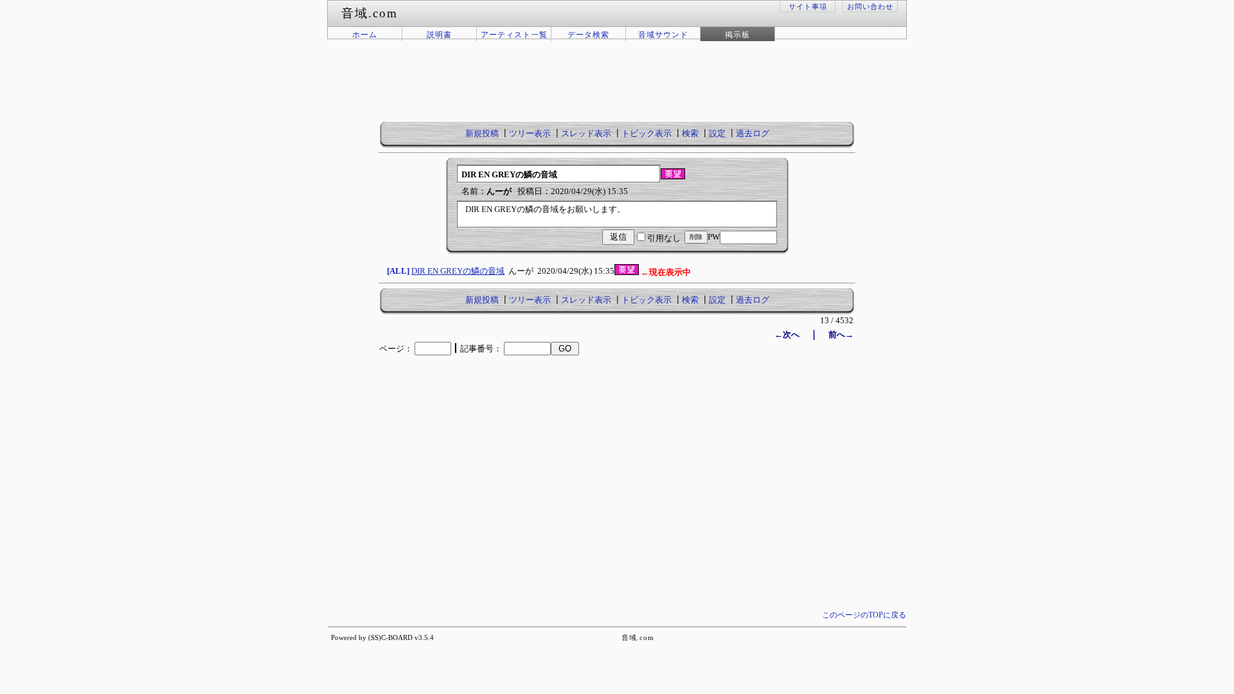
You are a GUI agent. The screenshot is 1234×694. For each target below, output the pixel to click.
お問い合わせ (870, 6)
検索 (690, 133)
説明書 (439, 34)
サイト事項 (808, 6)
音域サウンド (663, 34)
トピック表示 (646, 133)
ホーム (364, 34)
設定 (717, 133)
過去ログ (752, 133)
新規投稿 (482, 133)
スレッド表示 (586, 133)
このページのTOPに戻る (864, 615)
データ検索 (588, 34)
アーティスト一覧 (514, 34)
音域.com (637, 637)
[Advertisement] (617, 89)
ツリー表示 (530, 133)
